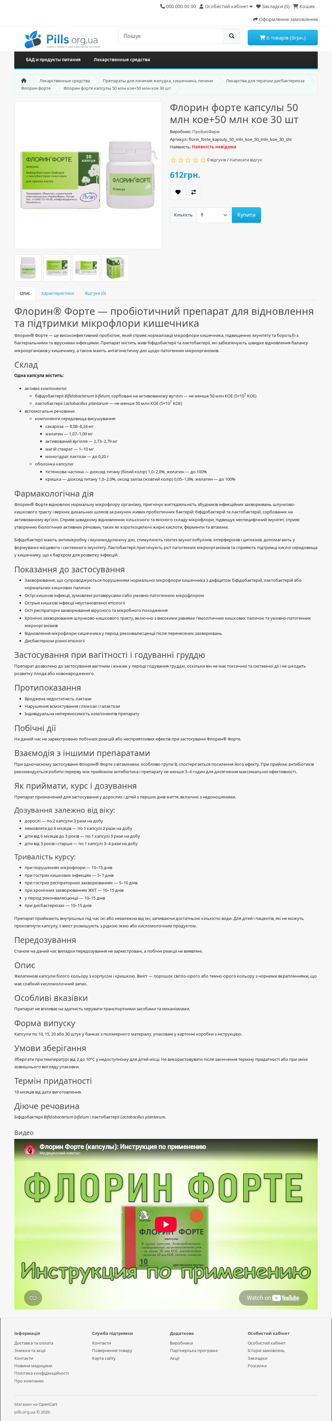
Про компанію (29, 1381)
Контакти (23, 1358)
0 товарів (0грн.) (285, 37)
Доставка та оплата (33, 1343)
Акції (174, 1358)
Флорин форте (36, 88)
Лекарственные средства (122, 60)
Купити (246, 214)
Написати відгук (246, 160)
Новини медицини (33, 1366)
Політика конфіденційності (41, 1373)
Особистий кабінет (267, 1343)
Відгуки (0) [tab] (95, 293)
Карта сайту (104, 1358)
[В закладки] (178, 192)
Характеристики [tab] (57, 293)
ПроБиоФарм (206, 131)
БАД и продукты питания (53, 60)
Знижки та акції (29, 1350)
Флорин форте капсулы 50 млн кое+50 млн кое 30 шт (117, 88)
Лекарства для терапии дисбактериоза (265, 81)
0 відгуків (216, 160)
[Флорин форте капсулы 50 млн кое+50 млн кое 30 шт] (88, 177)
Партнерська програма (194, 1350)
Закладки (257, 1358)
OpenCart (48, 1404)
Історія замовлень (266, 1350)
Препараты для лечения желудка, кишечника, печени (158, 81)
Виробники (181, 1343)
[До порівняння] (193, 192)
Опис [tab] (25, 293)
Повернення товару (112, 1350)
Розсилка (257, 1366)
